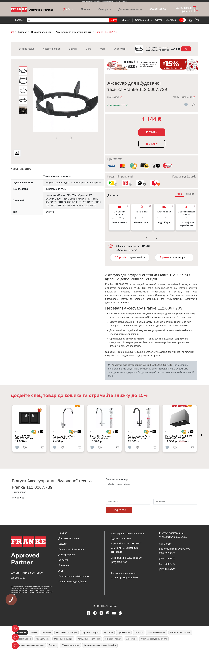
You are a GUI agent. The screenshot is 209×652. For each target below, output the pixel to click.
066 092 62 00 (18, 578)
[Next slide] (70, 138)
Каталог (19, 20)
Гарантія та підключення (71, 549)
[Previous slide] (57, 138)
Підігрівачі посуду (113, 639)
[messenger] (120, 613)
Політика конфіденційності (72, 581)
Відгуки (73, 49)
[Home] (32, 9)
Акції (60, 571)
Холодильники (42, 639)
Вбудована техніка (70, 645)
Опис (88, 49)
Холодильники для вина (89, 639)
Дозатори (108, 632)
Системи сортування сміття (154, 639)
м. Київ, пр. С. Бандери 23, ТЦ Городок (124, 550)
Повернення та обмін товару (73, 576)
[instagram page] (101, 613)
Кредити (62, 544)
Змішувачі (46, 632)
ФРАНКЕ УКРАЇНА (121, 1)
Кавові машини (24, 639)
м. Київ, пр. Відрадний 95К (124, 577)
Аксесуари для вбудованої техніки (100, 645)
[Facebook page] (88, 613)
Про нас (86, 9)
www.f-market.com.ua (173, 533)
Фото (102, 49)
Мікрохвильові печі (156, 632)
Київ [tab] (179, 194)
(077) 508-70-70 (167, 564)
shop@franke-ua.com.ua (174, 537)
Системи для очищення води (30, 645)
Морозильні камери (63, 639)
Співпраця (104, 9)
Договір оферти (66, 554)
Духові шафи (124, 632)
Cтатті (158, 20)
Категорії (21, 632)
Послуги (53, 645)
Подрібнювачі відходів (66, 632)
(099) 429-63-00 (167, 558)
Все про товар (26, 49)
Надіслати (119, 510)
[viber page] (108, 613)
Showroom (170, 20)
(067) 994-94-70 (167, 569)
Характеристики (51, 49)
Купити (151, 132)
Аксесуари (120, 49)
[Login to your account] (190, 20)
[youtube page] (114, 613)
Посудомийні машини (180, 632)
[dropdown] (167, 9)
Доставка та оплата (130, 9)
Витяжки (139, 632)
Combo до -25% (143, 20)
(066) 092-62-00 (119, 562)
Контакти (63, 560)
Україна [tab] (190, 194)
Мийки (34, 632)
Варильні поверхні (90, 632)
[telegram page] (95, 613)
